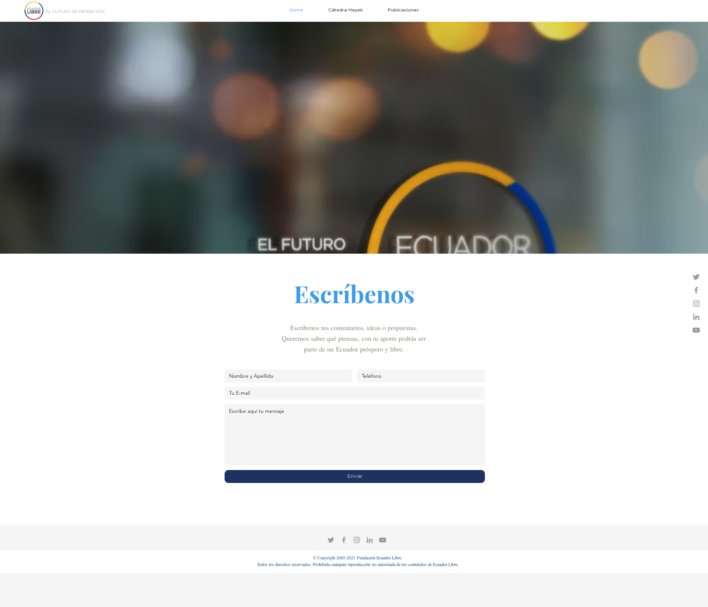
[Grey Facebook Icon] (696, 290)
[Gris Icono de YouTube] (696, 330)
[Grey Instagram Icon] (696, 303)
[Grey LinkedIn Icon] (696, 316)
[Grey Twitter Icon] (696, 276)
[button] (403, 10)
